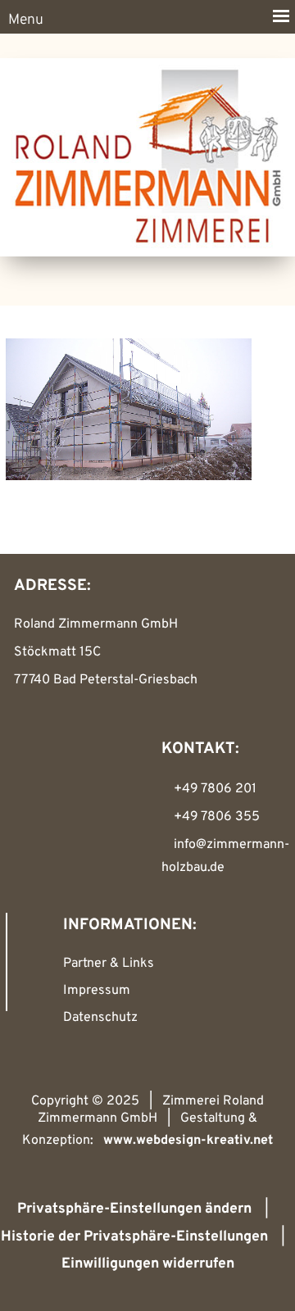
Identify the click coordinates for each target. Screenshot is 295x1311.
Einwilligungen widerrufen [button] (147, 1263)
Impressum (96, 990)
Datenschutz (100, 1017)
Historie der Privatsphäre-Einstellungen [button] (134, 1236)
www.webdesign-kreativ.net (188, 1140)
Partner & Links (108, 963)
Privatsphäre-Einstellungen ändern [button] (134, 1209)
